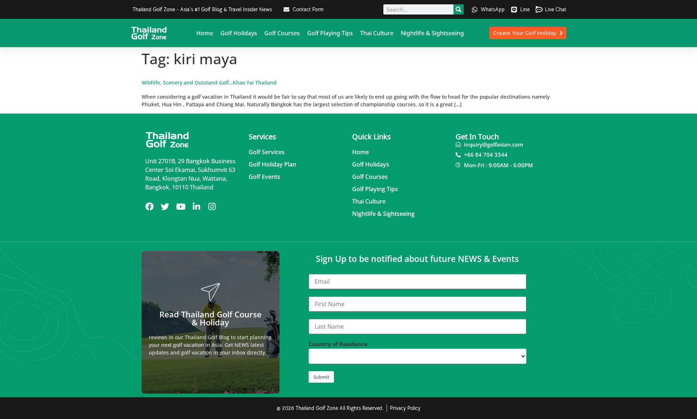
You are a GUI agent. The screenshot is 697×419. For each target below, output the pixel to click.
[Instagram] (212, 206)
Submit (321, 377)
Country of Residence (338, 344)
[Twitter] (165, 206)
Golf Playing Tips (330, 33)
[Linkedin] (196, 206)
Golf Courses (282, 33)
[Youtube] (180, 206)
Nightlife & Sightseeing (432, 33)
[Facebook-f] (149, 206)
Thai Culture (377, 33)
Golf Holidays (238, 33)
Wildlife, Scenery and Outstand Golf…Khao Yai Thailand (209, 82)
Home (204, 33)
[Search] (458, 9)
